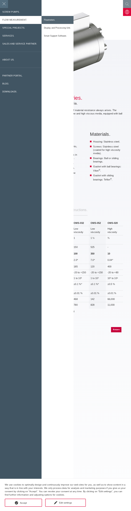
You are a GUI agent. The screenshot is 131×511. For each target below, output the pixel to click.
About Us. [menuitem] (8, 60)
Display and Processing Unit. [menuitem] (57, 28)
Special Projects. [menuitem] (13, 28)
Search (127, 4)
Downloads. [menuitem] (9, 92)
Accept (23, 503)
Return (116, 329)
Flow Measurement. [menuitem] (14, 20)
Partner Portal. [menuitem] (12, 76)
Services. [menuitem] (8, 36)
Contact (127, 12)
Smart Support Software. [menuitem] (55, 36)
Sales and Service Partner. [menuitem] (19, 44)
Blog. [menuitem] (5, 84)
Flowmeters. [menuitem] (49, 20)
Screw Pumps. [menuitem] (11, 12)
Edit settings (65, 502)
